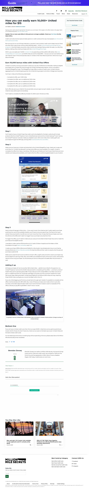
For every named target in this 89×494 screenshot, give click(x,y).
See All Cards (74, 25)
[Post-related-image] (19, 428)
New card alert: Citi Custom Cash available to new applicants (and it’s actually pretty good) (19, 442)
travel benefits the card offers (40, 139)
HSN (30, 245)
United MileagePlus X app (39, 49)
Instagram (75, 466)
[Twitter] (61, 11)
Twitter (75, 463)
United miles (28, 52)
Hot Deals (54, 34)
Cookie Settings (60, 483)
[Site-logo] (12, 9)
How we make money (22, 31)
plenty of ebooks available (23, 250)
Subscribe (71, 11)
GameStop (24, 245)
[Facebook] (56, 11)
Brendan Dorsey (20, 26)
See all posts (74, 64)
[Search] (87, 14)
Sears (18, 245)
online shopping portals (48, 45)
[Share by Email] (13, 342)
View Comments (34, 390)
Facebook (75, 461)
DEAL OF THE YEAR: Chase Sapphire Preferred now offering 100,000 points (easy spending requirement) (49, 442)
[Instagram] (66, 11)
